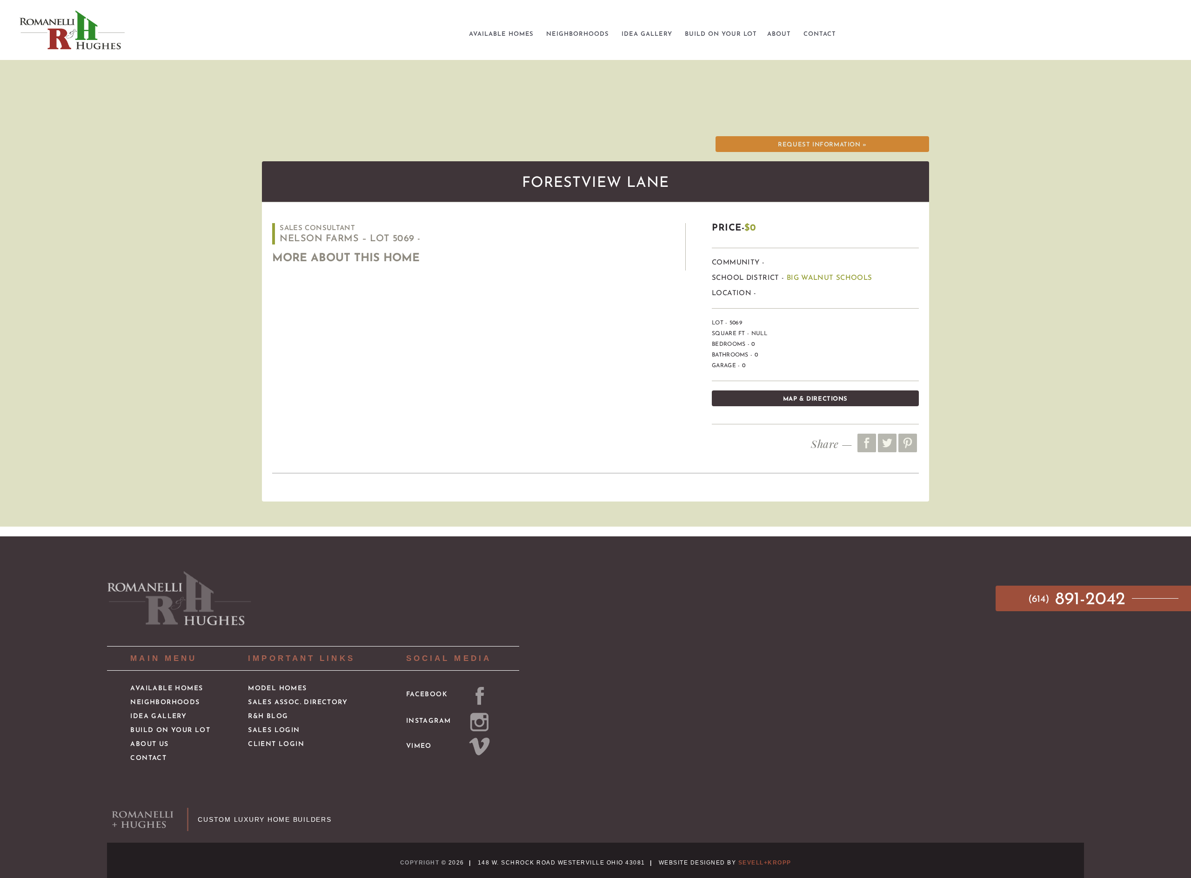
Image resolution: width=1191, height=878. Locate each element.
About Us (149, 744)
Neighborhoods (165, 702)
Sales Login (274, 730)
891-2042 (1079, 600)
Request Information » (822, 145)
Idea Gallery (158, 716)
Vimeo (419, 746)
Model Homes (277, 688)
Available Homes (166, 688)
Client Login (276, 744)
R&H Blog (268, 716)
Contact (148, 758)
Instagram (428, 721)
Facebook (427, 694)
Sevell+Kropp (764, 862)
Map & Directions (815, 399)
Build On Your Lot (170, 730)
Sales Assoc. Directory (298, 702)
